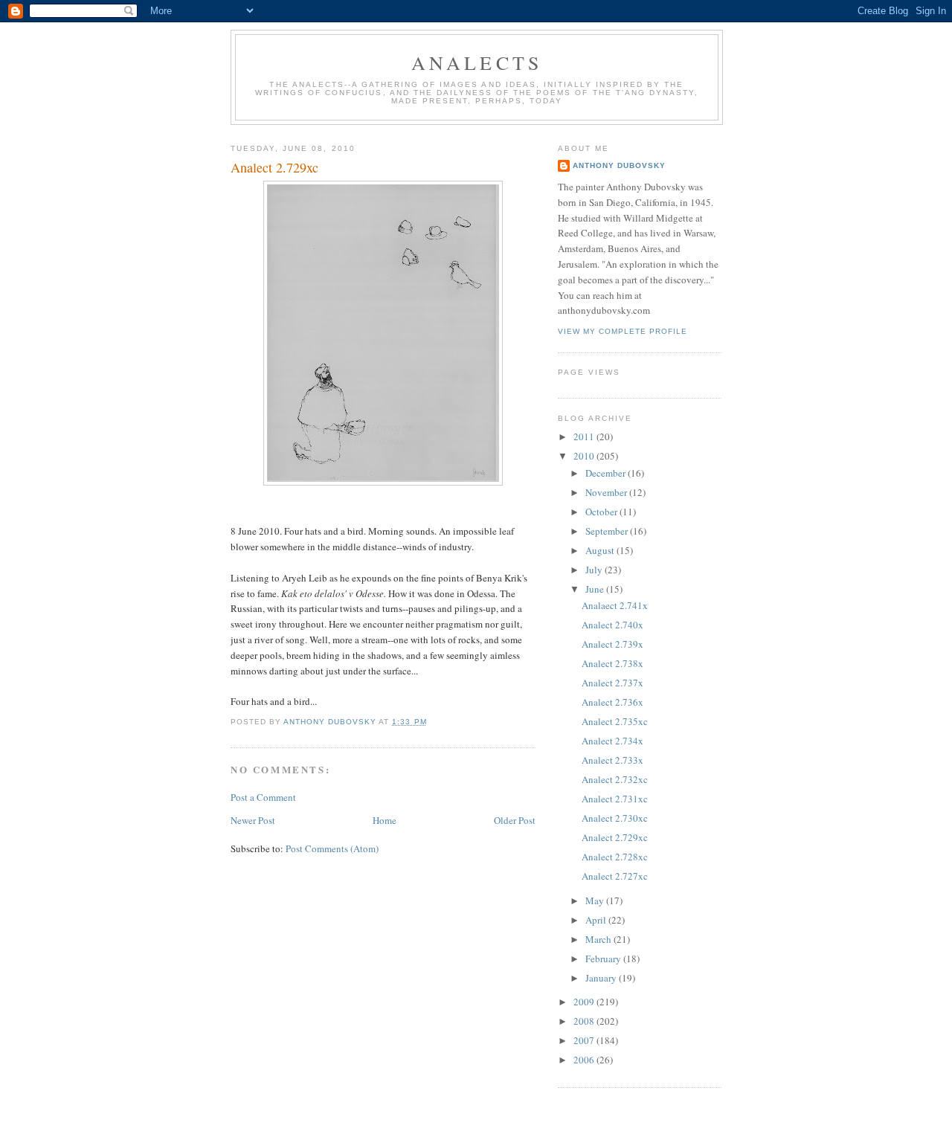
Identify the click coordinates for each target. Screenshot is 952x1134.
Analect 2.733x (612, 760)
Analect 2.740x (612, 624)
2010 (584, 456)
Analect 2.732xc (615, 779)
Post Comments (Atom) (332, 848)
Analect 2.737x (612, 682)
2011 (584, 436)
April (596, 920)
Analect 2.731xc (615, 798)
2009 (584, 1001)
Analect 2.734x (612, 740)
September (607, 531)
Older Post (515, 820)
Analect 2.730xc (615, 818)
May (595, 900)
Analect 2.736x (612, 702)
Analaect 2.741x (615, 605)
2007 (584, 1040)
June (595, 589)
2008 (584, 1021)
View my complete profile (622, 331)
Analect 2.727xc (615, 876)
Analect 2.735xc (615, 721)
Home (384, 820)
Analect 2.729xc (615, 837)
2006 (584, 1059)
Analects (477, 62)
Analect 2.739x (612, 644)
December (606, 473)
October (602, 511)
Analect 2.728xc (615, 856)
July (595, 569)
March (599, 939)
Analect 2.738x (612, 663)
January (602, 978)
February (604, 958)
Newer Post (253, 820)
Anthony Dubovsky (619, 165)
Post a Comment (263, 797)
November (607, 492)
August (601, 550)
